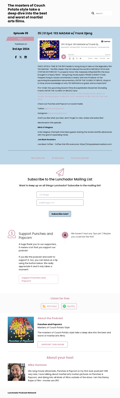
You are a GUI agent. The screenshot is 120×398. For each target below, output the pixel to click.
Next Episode (38, 157)
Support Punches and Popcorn (34, 279)
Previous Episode (80, 157)
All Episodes (58, 157)
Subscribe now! (60, 213)
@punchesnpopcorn (54, 108)
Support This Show (52, 344)
